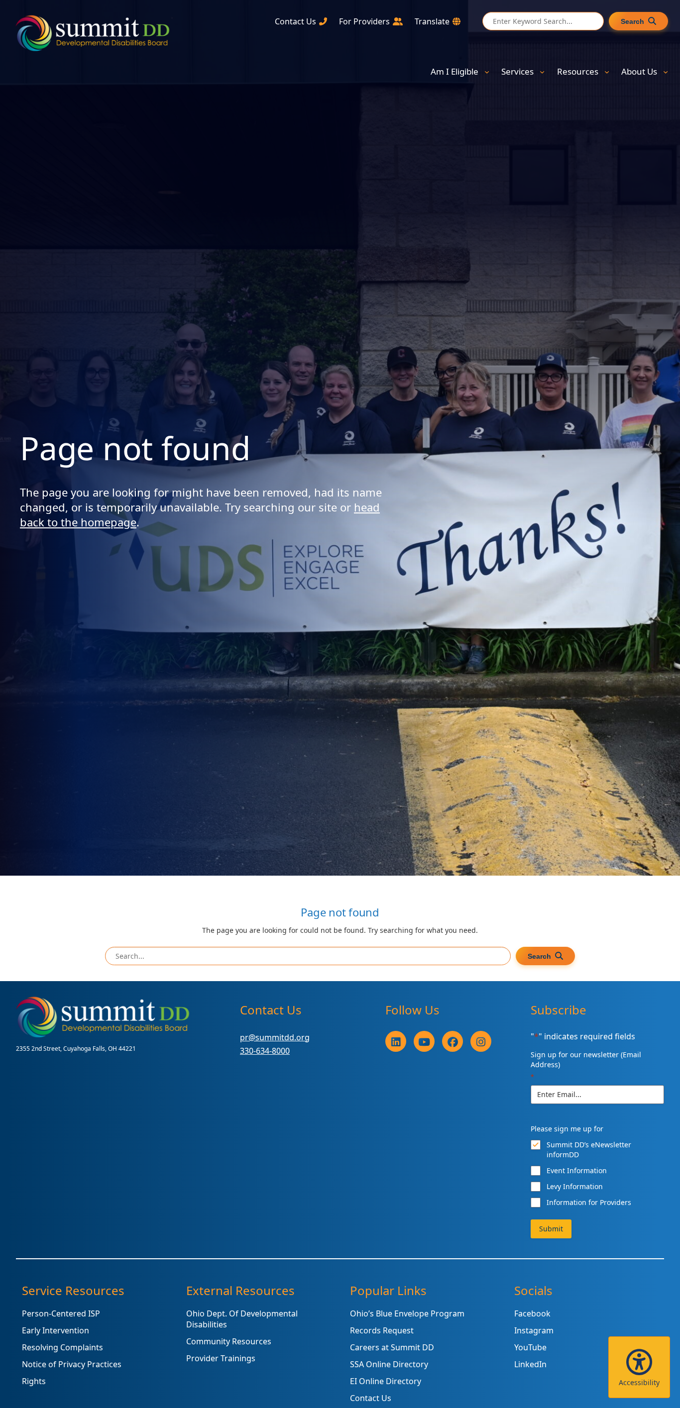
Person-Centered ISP (61, 1313)
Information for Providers (589, 1202)
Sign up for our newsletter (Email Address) (586, 1065)
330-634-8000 (265, 1050)
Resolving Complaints (62, 1347)
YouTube (530, 1347)
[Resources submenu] (606, 71)
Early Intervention (55, 1330)
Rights (34, 1381)
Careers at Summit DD (392, 1347)
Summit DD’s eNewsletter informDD (589, 1149)
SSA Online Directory (389, 1364)
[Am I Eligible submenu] (486, 71)
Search (632, 21)
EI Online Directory (385, 1381)
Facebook (532, 1313)
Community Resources (228, 1341)
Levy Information (575, 1186)
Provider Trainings (220, 1358)
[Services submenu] (542, 71)
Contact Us (370, 1398)
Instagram (534, 1330)
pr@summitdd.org (275, 1037)
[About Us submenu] (665, 71)
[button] (639, 1367)
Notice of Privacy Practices (71, 1364)
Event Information (577, 1170)
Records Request (382, 1330)
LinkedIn (530, 1364)
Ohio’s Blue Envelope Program (407, 1313)
